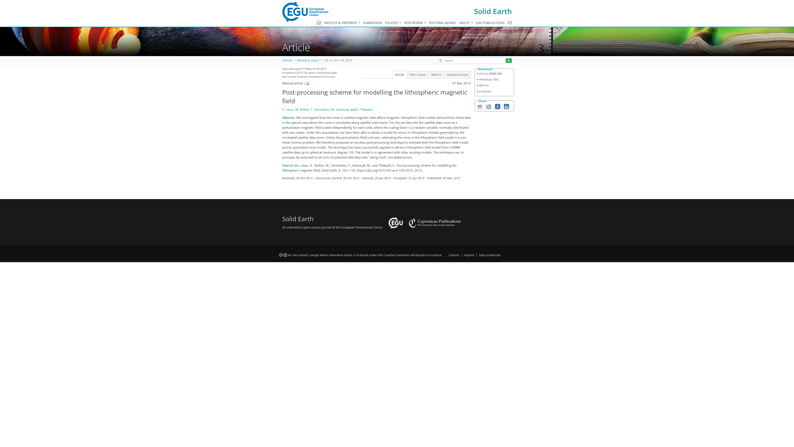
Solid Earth (493, 11)
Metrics (436, 75)
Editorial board (442, 23)
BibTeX (484, 85)
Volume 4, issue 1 (309, 60)
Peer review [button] (413, 23)
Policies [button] (392, 23)
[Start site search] (509, 60)
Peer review (418, 75)
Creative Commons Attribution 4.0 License (413, 255)
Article (399, 75)
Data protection (490, 255)
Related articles (458, 75)
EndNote (485, 91)
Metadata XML (489, 79)
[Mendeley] (480, 106)
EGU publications (490, 23)
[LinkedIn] (506, 106)
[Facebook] (497, 106)
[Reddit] (488, 106)
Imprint (469, 255)
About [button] (464, 23)
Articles (287, 60)
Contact (454, 255)
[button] (440, 60)
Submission (372, 23)
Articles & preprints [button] (341, 23)
